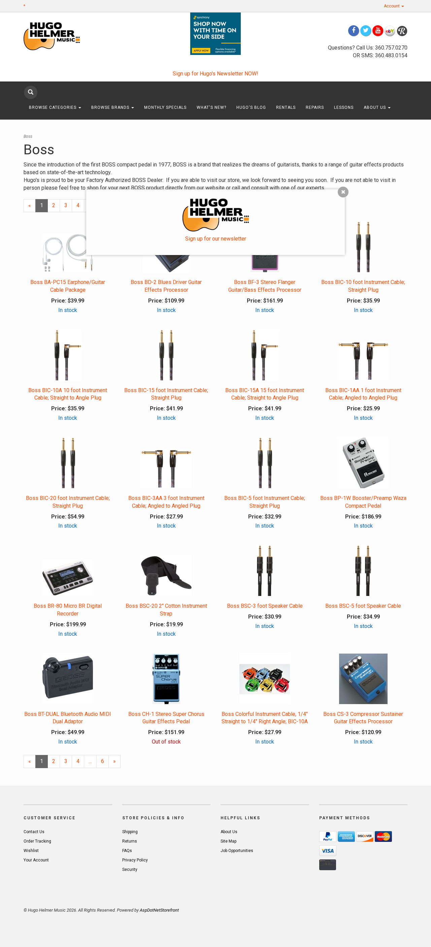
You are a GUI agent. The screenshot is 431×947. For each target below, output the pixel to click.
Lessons (344, 107)
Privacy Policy (135, 860)
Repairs (315, 107)
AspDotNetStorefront (159, 910)
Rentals (286, 107)
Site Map (228, 841)
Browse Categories (53, 107)
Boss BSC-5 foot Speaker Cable (363, 606)
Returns (129, 841)
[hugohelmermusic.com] (68, 36)
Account (392, 6)
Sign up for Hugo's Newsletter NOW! (215, 73)
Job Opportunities (237, 850)
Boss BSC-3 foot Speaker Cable (265, 606)
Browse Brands (111, 107)
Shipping (130, 831)
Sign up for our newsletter (215, 238)
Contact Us (34, 831)
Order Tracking (37, 841)
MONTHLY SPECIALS (165, 107)
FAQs (127, 850)
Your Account (36, 860)
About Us (375, 107)
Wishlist (31, 850)
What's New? (211, 107)
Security (129, 869)
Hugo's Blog (251, 107)
